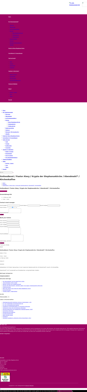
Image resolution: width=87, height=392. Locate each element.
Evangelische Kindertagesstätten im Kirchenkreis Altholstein (16, 306)
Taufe (6, 141)
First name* (3, 220)
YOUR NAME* (3, 205)
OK (58, 391)
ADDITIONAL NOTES (5, 241)
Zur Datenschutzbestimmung (66, 391)
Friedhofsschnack (7, 287)
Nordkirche (5, 316)
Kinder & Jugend (9, 151)
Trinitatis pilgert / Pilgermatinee (10, 291)
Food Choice (3, 207)
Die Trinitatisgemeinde (8, 112)
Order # (2, 261)
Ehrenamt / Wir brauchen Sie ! (12, 132)
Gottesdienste (3, 191)
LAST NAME (3, 224)
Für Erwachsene (9, 155)
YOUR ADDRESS (4, 233)
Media (4, 161)
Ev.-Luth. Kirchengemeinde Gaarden (11, 305)
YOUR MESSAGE (4, 212)
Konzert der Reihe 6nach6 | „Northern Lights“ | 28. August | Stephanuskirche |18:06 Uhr (22, 285)
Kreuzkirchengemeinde (8, 313)
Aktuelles (7, 134)
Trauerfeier (8, 147)
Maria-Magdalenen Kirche (14, 122)
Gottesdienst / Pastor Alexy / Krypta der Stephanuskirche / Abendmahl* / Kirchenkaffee (22, 185)
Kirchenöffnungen (7, 289)
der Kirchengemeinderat (10, 118)
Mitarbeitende (8, 116)
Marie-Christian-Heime (8, 315)
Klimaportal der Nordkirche (9, 312)
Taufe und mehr (6, 139)
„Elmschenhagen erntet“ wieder (10, 282)
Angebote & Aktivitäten (8, 149)
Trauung (7, 143)
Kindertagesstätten (9, 128)
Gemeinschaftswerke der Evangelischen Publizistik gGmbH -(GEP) (18, 309)
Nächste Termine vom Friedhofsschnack (12, 284)
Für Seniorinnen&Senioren (11, 157)
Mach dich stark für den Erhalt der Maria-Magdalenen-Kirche (17, 288)
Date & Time (3, 253)
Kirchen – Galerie (9, 163)
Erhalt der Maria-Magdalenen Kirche (11, 135)
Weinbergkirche (11, 126)
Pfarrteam (7, 114)
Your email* (3, 222)
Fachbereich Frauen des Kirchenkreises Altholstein (14, 307)
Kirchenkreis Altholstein (8, 310)
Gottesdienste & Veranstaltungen (10, 137)
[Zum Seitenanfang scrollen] (0, 389)
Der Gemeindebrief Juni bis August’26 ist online (13, 281)
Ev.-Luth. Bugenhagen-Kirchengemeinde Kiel (13, 303)
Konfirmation (8, 145)
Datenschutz (32, 385)
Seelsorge (7, 130)
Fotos (6, 165)
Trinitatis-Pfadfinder (7, 159)
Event (1, 247)
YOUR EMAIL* (23, 205)
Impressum (27, 385)
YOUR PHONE (43, 205)
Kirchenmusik (8, 153)
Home (4, 110)
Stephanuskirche (11, 124)
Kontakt (4, 169)
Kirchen (7, 120)
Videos (6, 167)
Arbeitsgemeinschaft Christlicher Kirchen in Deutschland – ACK (17, 302)
